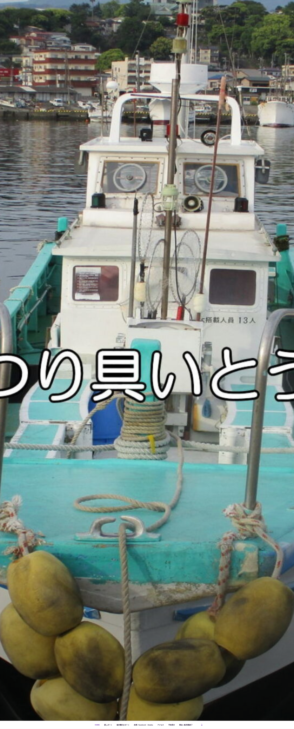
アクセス (160, 725)
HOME (97, 725)
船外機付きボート (123, 725)
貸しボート (108, 725)
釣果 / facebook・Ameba (143, 725)
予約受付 (171, 725)
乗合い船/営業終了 (186, 725)
